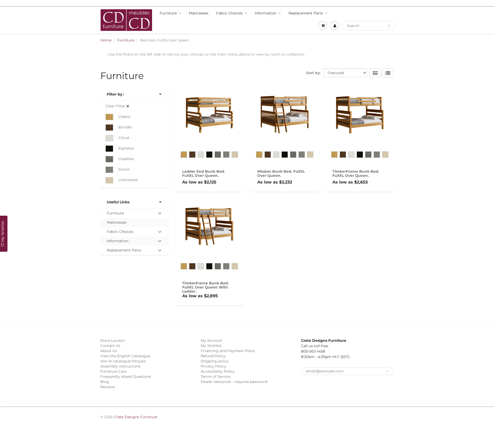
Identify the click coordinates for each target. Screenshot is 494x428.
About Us (108, 350)
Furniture (168, 13)
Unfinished (128, 180)
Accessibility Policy (218, 371)
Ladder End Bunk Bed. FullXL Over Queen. (203, 173)
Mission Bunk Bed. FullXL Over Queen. (281, 173)
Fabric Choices (229, 13)
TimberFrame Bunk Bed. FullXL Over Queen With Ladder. (205, 287)
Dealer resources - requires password (234, 381)
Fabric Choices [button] (120, 232)
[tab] (134, 213)
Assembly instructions (120, 366)
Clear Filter (115, 106)
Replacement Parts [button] (124, 251)
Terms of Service (216, 376)
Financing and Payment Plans (228, 350)
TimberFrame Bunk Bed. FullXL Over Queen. (355, 173)
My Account (211, 340)
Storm (124, 169)
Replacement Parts (305, 13)
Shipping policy (215, 361)
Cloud (123, 137)
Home (105, 40)
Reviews (107, 387)
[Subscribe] (387, 371)
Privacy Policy (213, 366)
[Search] (389, 26)
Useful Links (118, 202)
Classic (124, 116)
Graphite (126, 158)
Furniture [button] (115, 214)
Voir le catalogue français (123, 361)
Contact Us (110, 345)
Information (265, 13)
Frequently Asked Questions (125, 376)
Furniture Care (113, 371)
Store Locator (112, 340)
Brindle (124, 127)
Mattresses (198, 13)
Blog (104, 381)
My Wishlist (211, 345)
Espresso (126, 148)
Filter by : (115, 94)
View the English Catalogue (125, 356)
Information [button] (117, 242)
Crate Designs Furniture (135, 417)
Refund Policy (213, 356)
